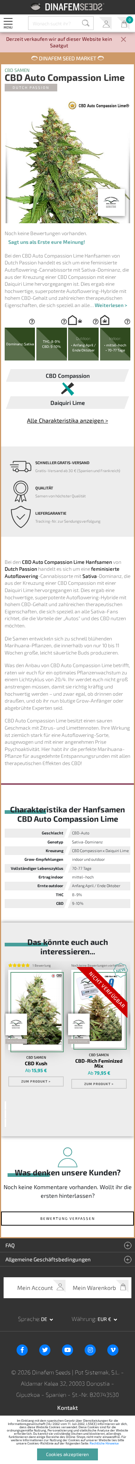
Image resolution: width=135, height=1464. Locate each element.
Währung (83, 1318)
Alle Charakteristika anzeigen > (67, 420)
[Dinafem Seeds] (67, 7)
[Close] (123, 40)
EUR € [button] (105, 1319)
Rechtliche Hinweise (104, 1443)
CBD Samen (17, 70)
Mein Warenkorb (123, 23)
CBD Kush (36, 1063)
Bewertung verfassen (67, 1218)
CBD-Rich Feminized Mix (98, 1063)
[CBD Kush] (35, 1010)
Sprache (28, 1318)
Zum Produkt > (36, 1081)
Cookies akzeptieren (67, 1454)
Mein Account (105, 23)
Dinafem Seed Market (67, 58)
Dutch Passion (31, 87)
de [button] (44, 1319)
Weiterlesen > (111, 305)
